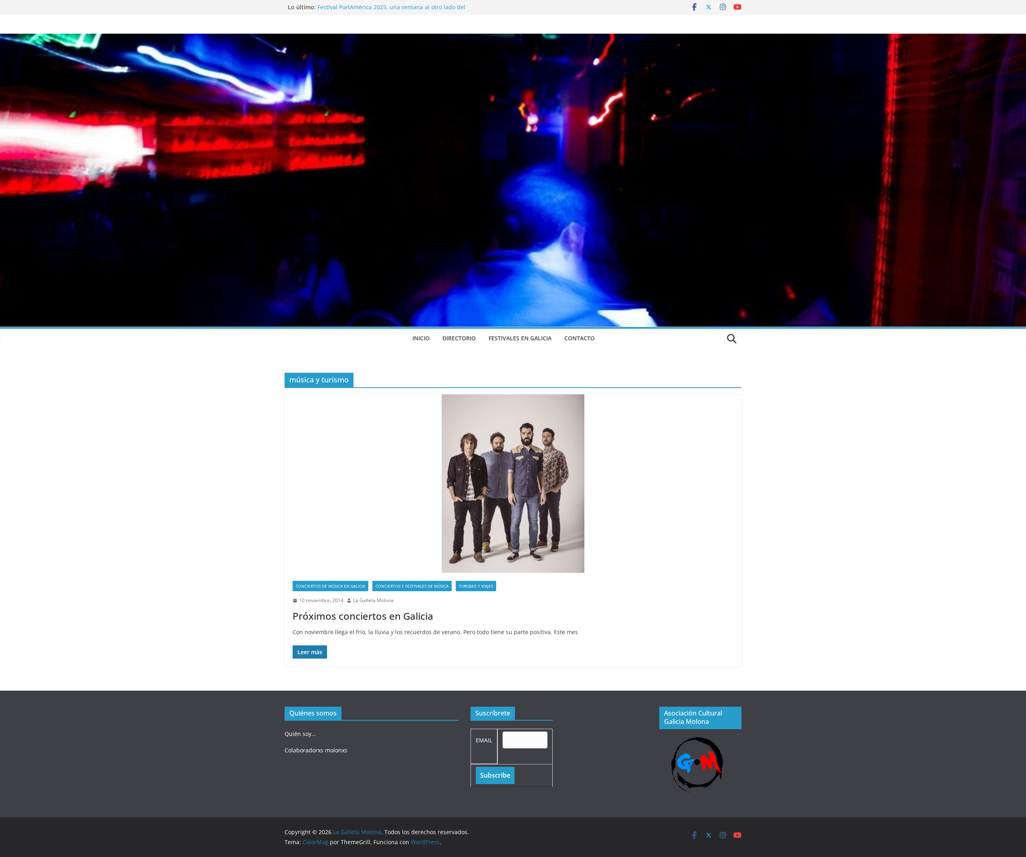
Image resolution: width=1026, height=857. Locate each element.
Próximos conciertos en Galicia (363, 616)
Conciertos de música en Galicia (330, 586)
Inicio (421, 338)
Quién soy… (300, 734)
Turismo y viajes (476, 586)
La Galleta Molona (373, 600)
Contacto (579, 338)
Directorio (459, 338)
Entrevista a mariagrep (348, 7)
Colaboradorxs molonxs (316, 750)
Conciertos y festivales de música (412, 586)
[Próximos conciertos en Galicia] (513, 483)
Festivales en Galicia (520, 338)
